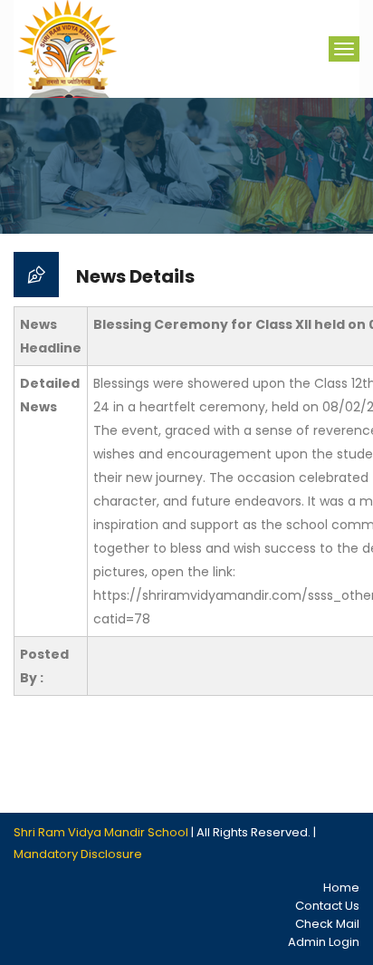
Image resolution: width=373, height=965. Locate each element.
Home (341, 887)
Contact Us (327, 905)
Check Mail (327, 923)
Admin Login (323, 942)
